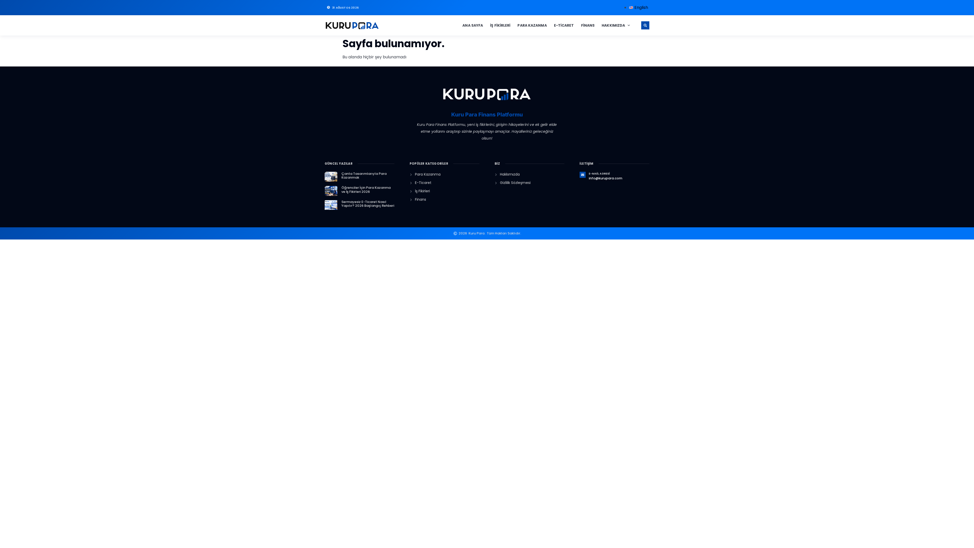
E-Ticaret (564, 25)
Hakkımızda (613, 25)
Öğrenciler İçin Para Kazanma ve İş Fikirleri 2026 (366, 189)
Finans (588, 25)
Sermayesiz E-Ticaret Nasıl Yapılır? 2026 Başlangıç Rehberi (367, 203)
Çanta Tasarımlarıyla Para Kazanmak (364, 175)
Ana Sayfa (472, 25)
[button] (645, 25)
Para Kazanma (532, 25)
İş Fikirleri (500, 25)
